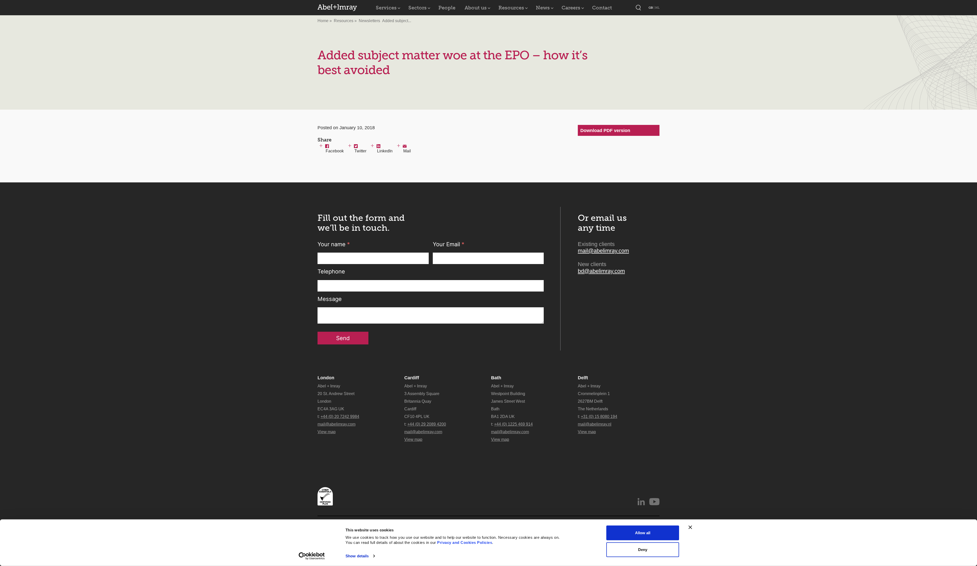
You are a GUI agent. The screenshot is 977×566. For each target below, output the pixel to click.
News (543, 8)
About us (476, 8)
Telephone (331, 271)
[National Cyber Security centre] (325, 496)
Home (323, 21)
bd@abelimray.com (601, 271)
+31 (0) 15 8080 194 (599, 416)
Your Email (448, 244)
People (446, 8)
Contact (602, 8)
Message (330, 299)
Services (386, 8)
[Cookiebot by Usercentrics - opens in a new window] (312, 556)
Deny (642, 549)
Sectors (417, 8)
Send (343, 338)
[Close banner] (690, 527)
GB (651, 7)
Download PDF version (605, 130)
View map (327, 432)
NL (657, 7)
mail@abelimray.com (603, 251)
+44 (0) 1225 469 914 (513, 424)
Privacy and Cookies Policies (464, 542)
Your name (334, 244)
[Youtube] (654, 501)
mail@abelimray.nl (594, 424)
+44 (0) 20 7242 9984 (340, 416)
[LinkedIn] (641, 501)
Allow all (642, 533)
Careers (571, 8)
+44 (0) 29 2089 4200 (426, 424)
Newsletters (369, 21)
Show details (357, 556)
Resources (511, 8)
